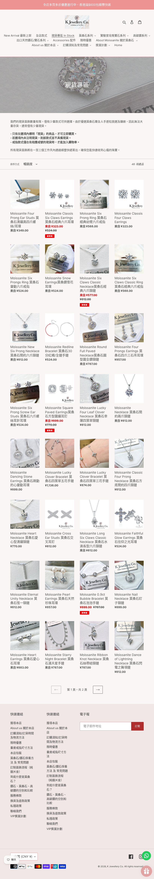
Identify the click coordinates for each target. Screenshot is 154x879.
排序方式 (14, 164)
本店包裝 (16, 753)
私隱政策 (16, 806)
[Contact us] (146, 855)
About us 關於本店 (22, 728)
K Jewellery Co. (115, 866)
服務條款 (16, 795)
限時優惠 (16, 742)
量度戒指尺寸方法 (21, 747)
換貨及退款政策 (20, 801)
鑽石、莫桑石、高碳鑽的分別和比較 (56, 799)
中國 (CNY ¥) (23, 856)
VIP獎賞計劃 (18, 816)
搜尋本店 (16, 723)
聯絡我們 (16, 811)
